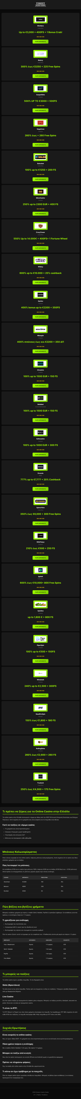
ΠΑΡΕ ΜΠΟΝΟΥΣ (40, 41)
